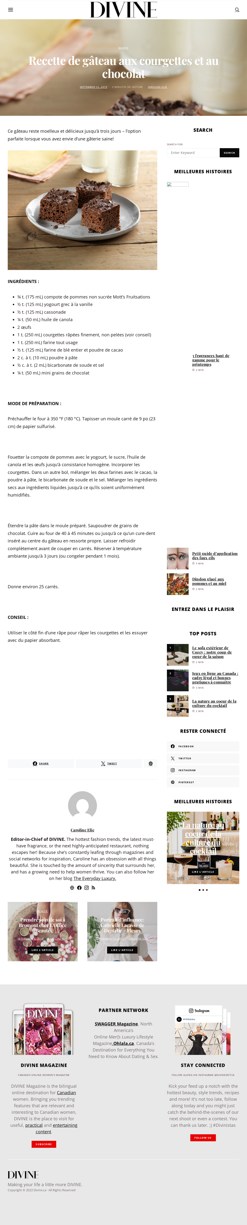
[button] (199, 890)
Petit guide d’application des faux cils (215, 555)
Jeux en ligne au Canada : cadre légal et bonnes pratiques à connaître (215, 678)
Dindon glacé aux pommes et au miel (209, 581)
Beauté (43, 911)
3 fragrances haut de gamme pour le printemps (210, 360)
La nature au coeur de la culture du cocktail (214, 703)
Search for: (175, 144)
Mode (122, 911)
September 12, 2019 (93, 87)
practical (34, 1125)
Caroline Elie (157, 87)
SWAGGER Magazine (116, 1024)
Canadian (66, 1092)
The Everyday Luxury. (95, 878)
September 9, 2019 (30, 938)
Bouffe (123, 47)
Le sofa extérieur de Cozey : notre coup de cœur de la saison (212, 652)
